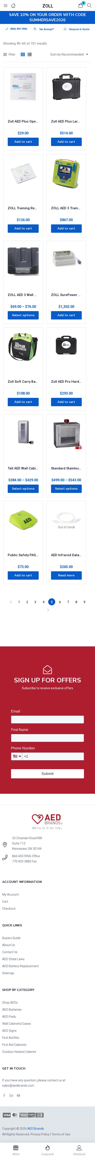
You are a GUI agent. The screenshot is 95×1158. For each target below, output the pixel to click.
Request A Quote (79, 29)
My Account (10, 894)
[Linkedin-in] (11, 1095)
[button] (80, 6)
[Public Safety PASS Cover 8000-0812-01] (23, 527)
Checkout (8, 908)
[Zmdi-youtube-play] (18, 1095)
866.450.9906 (21, 856)
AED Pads (9, 1016)
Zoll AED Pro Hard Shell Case (66, 382)
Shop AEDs (10, 1002)
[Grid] (23, 54)
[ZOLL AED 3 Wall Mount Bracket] (23, 267)
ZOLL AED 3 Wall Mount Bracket (23, 295)
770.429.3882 (21, 861)
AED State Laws (13, 959)
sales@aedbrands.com (18, 1085)
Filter (12, 54)
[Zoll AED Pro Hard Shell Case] (66, 354)
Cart (5, 901)
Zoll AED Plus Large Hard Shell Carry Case (66, 121)
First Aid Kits (10, 1037)
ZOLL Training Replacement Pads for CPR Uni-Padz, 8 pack (23, 208)
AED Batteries (12, 1009)
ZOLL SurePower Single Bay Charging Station (66, 295)
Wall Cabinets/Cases (16, 1023)
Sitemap (8, 973)
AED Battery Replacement (20, 966)
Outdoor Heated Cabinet (19, 1051)
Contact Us (9, 952)
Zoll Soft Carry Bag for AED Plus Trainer (23, 382)
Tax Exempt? (46, 29)
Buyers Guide (11, 938)
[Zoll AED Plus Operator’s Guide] (23, 93)
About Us (8, 945)
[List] (30, 54)
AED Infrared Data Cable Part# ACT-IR (66, 555)
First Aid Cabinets (14, 1044)
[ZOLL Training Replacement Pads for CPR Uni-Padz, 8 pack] (23, 180)
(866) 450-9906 (18, 28)
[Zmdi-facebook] (4, 1095)
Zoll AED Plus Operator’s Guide (23, 121)
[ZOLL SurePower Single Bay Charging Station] (66, 267)
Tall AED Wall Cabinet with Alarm (23, 468)
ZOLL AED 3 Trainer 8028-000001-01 (66, 208)
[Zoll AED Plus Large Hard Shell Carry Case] (66, 93)
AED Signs (9, 1030)
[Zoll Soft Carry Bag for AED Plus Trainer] (23, 354)
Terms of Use (60, 1134)
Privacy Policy (39, 1134)
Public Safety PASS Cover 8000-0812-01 (23, 555)
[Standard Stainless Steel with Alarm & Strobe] (66, 440)
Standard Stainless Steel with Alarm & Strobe (66, 468)
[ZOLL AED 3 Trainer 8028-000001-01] (66, 180)
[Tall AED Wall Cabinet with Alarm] (23, 440)
